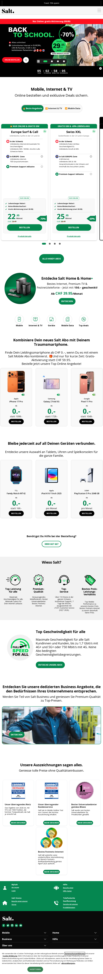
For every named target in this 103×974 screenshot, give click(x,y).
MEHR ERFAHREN (18, 823)
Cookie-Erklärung (10, 956)
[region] (51, 961)
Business (7, 939)
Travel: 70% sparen (51, 3)
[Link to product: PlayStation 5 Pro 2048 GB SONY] (87, 475)
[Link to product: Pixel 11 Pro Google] (86, 383)
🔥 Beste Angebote (32, 108)
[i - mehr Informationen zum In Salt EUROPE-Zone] (91, 156)
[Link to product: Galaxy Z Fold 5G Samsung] (51, 383)
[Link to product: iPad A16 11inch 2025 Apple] (51, 475)
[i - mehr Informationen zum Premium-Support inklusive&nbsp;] (91, 174)
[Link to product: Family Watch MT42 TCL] (16, 475)
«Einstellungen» (68, 963)
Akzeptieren (35, 969)
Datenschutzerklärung (75, 953)
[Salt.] (8, 10)
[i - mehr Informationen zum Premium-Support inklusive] (42, 166)
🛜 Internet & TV (53, 108)
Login (14, 891)
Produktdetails (24, 236)
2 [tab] (50, 244)
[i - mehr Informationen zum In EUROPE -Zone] (42, 156)
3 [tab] (55, 244)
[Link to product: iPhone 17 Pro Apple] (16, 383)
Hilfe (55, 939)
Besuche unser (68, 888)
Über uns (7, 945)
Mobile (6, 933)
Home (55, 933)
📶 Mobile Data (72, 108)
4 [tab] (60, 244)
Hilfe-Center (67, 891)
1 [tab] (44, 244)
